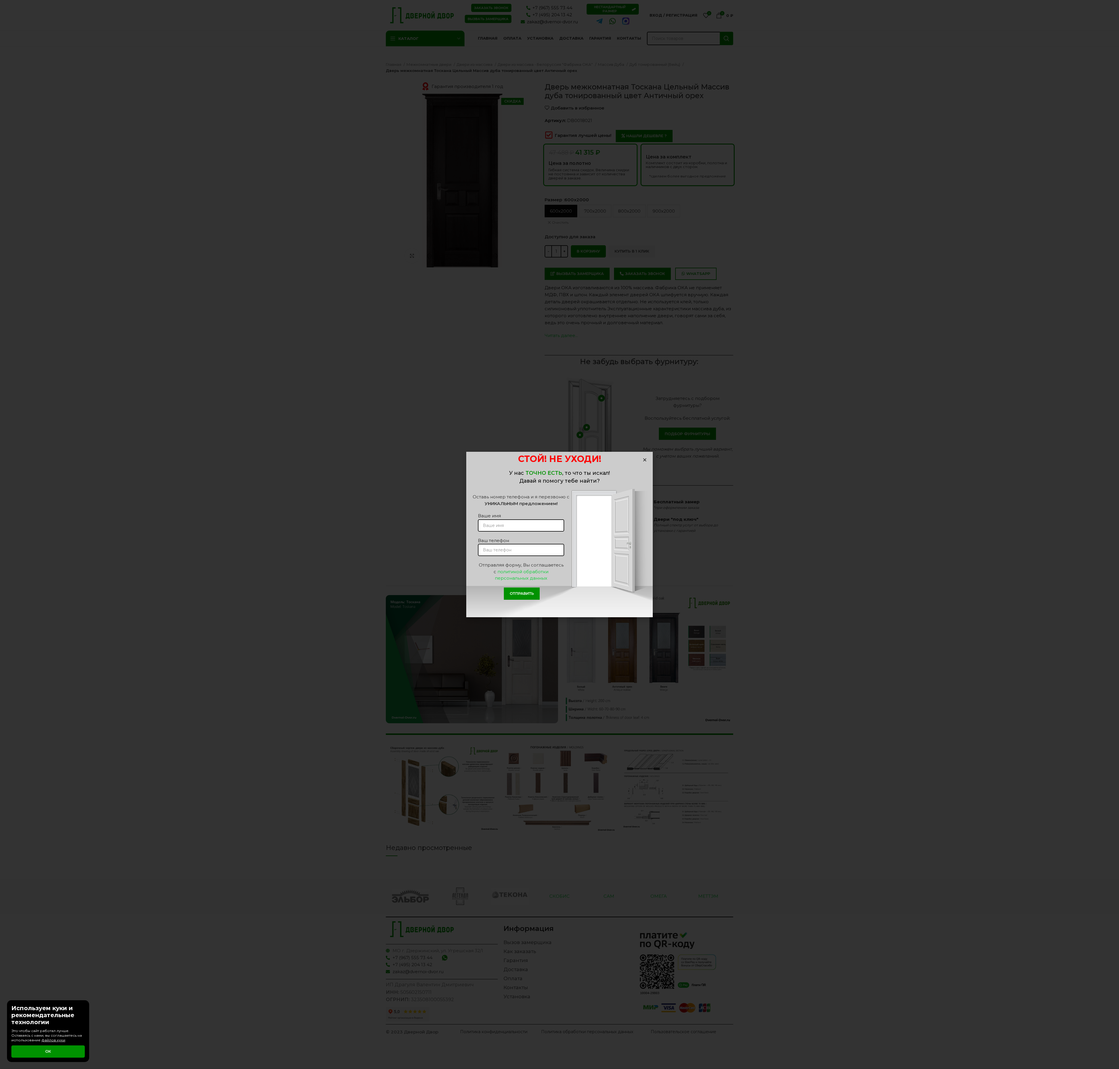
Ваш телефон (493, 540)
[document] (559, 534)
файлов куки (53, 1040)
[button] (645, 460)
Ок (48, 1051)
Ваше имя (489, 515)
